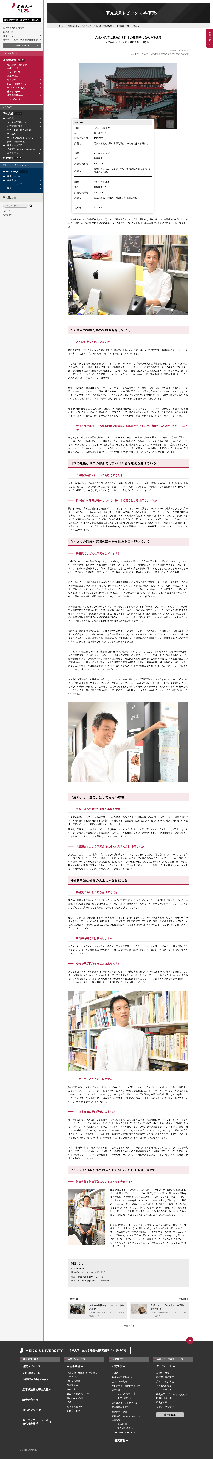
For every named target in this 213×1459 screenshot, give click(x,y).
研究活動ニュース (31, 1373)
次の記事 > (184, 1299)
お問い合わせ (13, 99)
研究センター (9, 36)
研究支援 (11, 113)
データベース (13, 172)
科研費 (10, 118)
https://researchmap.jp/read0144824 (88, 1272)
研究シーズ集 (13, 176)
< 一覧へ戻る (128, 1325)
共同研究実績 (13, 72)
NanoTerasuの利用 (16, 87)
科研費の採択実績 (165, 1377)
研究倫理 (11, 158)
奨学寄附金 (12, 76)
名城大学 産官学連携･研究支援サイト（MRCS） (98, 1350)
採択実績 (11, 180)
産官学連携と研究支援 (14, 28)
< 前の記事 (73, 1299)
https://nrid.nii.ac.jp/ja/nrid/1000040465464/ (91, 1280)
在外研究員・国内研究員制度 (126, 1386)
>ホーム (7, 211)
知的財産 (11, 80)
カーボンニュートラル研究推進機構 (20, 39)
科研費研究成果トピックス (35, 1379)
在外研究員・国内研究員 (19, 130)
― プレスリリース (124, 1393)
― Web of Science (123, 1432)
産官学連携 (12, 60)
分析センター (13, 91)
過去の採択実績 (164, 1386)
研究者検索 (161, 1402)
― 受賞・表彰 (121, 1398)
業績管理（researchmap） (20, 149)
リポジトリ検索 (164, 1406)
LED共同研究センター (18, 83)
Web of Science (21, 45)
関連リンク (12, 188)
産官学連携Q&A (15, 95)
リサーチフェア (14, 184)
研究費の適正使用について (20, 137)
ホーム (61, 26)
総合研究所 (8, 32)
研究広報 (11, 133)
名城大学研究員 (14, 126)
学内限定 (12, 153)
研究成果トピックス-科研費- (80, 26)
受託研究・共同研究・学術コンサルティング (18, 66)
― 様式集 (119, 1424)
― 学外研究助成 (122, 1428)
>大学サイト (9, 214)
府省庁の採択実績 (165, 1381)
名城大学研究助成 (16, 122)
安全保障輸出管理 (16, 141)
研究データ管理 (14, 145)
